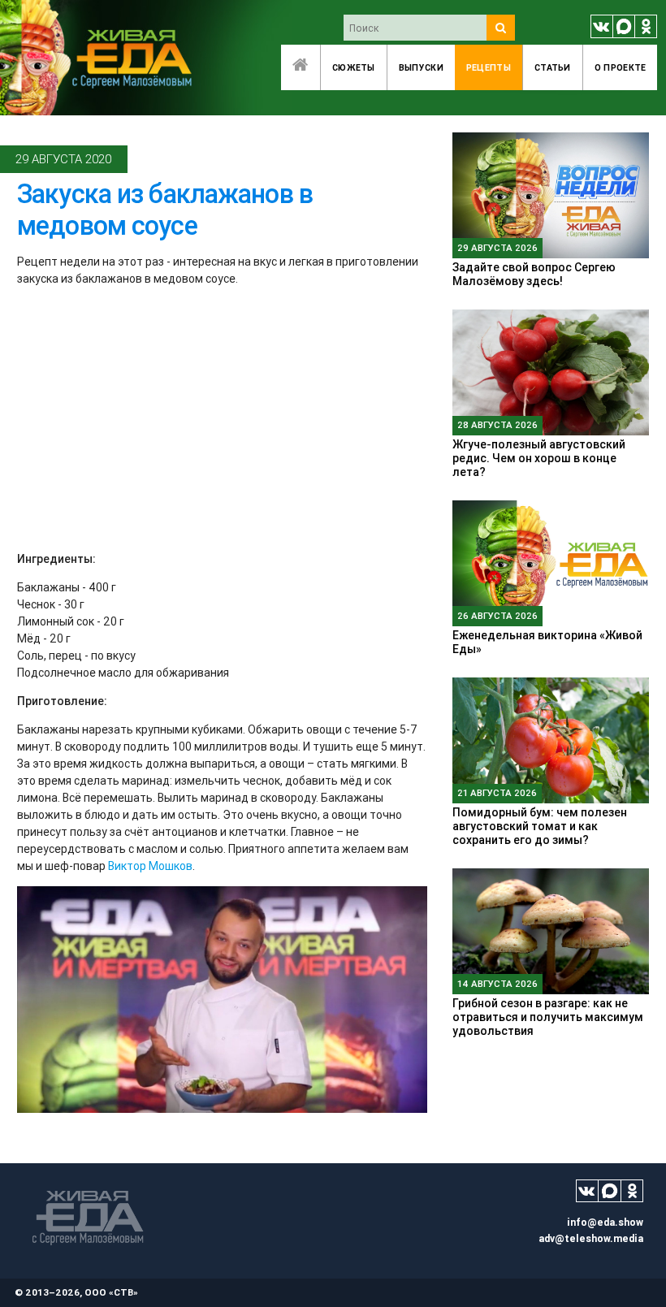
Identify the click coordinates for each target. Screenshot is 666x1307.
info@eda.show (605, 1222)
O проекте (621, 67)
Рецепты (488, 67)
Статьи (552, 67)
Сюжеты (353, 67)
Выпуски (421, 67)
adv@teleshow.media (590, 1238)
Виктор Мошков (150, 866)
